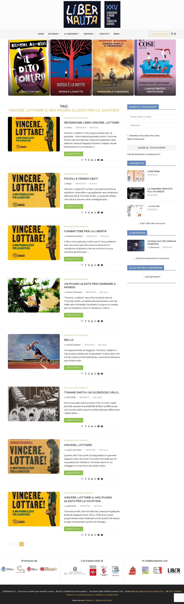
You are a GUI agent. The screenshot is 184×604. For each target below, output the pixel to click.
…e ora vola (153, 206)
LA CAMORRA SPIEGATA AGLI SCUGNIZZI (159, 190)
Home (41, 34)
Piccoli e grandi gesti (81, 178)
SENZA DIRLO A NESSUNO (113, 91)
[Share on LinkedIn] (92, 160)
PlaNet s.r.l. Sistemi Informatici (98, 600)
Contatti (104, 34)
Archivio (88, 34)
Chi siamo (53, 34)
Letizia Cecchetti (74, 450)
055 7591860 (175, 591)
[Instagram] (175, 33)
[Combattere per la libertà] (34, 242)
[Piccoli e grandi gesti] (34, 190)
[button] (13, 67)
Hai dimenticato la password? (143, 154)
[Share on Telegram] (98, 160)
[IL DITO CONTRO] (29, 68)
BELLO (68, 340)
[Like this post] (82, 160)
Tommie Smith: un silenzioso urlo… (92, 392)
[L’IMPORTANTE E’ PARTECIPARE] (155, 68)
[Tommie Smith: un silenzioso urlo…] (34, 404)
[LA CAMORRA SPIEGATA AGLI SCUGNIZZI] (135, 193)
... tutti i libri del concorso (151, 223)
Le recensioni (159, 34)
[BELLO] (34, 351)
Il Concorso (71, 34)
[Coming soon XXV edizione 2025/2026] (135, 245)
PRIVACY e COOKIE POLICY (79, 595)
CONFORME (153, 171)
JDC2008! (71, 397)
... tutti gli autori (151, 276)
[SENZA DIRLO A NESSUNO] (113, 68)
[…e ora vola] (135, 210)
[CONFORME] (135, 176)
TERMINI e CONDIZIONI (106, 595)
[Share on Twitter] (89, 160)
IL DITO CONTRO (29, 91)
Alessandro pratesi (75, 236)
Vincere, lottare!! (78, 445)
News (116, 34)
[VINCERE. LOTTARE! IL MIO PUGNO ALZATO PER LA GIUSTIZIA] (34, 509)
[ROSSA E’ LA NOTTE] (71, 68)
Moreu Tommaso (74, 292)
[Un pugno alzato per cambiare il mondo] (34, 295)
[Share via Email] (102, 160)
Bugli (69, 183)
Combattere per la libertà (85, 231)
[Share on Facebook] (85, 160)
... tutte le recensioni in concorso (151, 258)
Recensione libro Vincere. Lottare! (91, 122)
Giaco (69, 127)
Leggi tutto (72, 154)
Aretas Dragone (74, 345)
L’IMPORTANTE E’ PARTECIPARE (155, 90)
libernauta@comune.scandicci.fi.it (147, 591)
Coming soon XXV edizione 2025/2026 (161, 242)
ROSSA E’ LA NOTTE (71, 91)
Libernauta (71, 506)
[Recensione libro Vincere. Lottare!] (34, 134)
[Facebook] (172, 33)
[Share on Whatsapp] (95, 160)
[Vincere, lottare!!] (34, 456)
